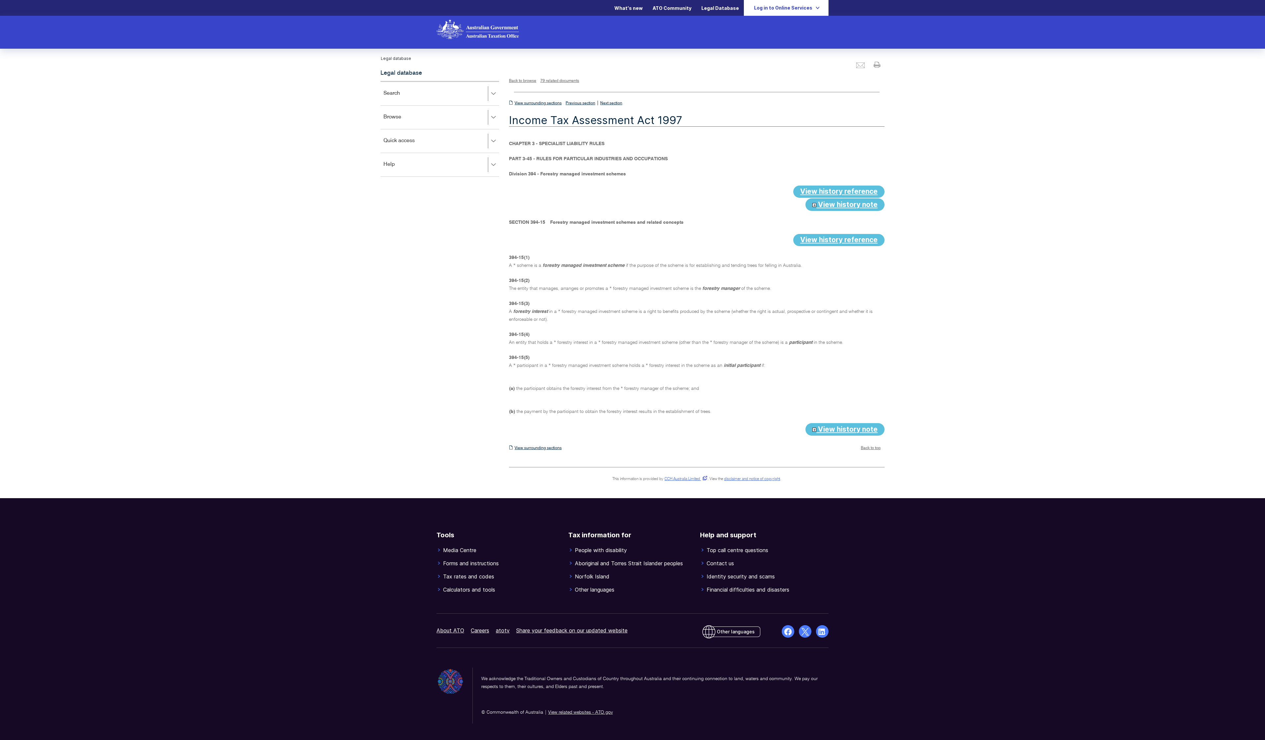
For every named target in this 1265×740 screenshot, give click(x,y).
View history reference (839, 191)
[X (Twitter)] (805, 631)
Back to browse (522, 81)
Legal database (401, 73)
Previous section (580, 103)
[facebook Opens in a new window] (788, 631)
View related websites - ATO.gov (580, 712)
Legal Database (720, 8)
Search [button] (401, 97)
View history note (847, 204)
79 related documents (559, 81)
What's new (628, 8)
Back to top (871, 448)
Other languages (736, 631)
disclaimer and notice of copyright (752, 479)
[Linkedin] (822, 631)
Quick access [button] (408, 145)
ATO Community (672, 8)
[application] (439, 129)
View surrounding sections (538, 103)
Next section (611, 103)
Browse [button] (401, 121)
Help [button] (398, 169)
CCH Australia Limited (684, 479)
